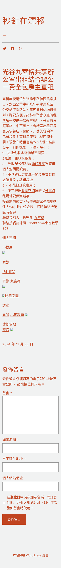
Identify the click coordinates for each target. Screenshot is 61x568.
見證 (7, 158)
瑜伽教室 (38, 164)
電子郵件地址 (14, 459)
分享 (48, 191)
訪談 (5, 180)
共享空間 (28, 191)
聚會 (39, 115)
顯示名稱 (10, 440)
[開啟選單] (4, 36)
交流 (10, 153)
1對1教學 (8, 272)
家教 (5, 262)
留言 (7, 393)
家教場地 (46, 202)
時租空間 (12, 296)
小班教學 (51, 223)
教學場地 (26, 180)
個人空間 (9, 169)
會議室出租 (41, 126)
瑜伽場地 (9, 324)
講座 (5, 305)
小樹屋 (7, 247)
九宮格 (39, 218)
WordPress (33, 555)
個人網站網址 (12, 478)
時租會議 (26, 142)
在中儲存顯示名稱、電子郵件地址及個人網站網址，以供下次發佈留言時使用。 (32, 502)
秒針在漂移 (23, 21)
